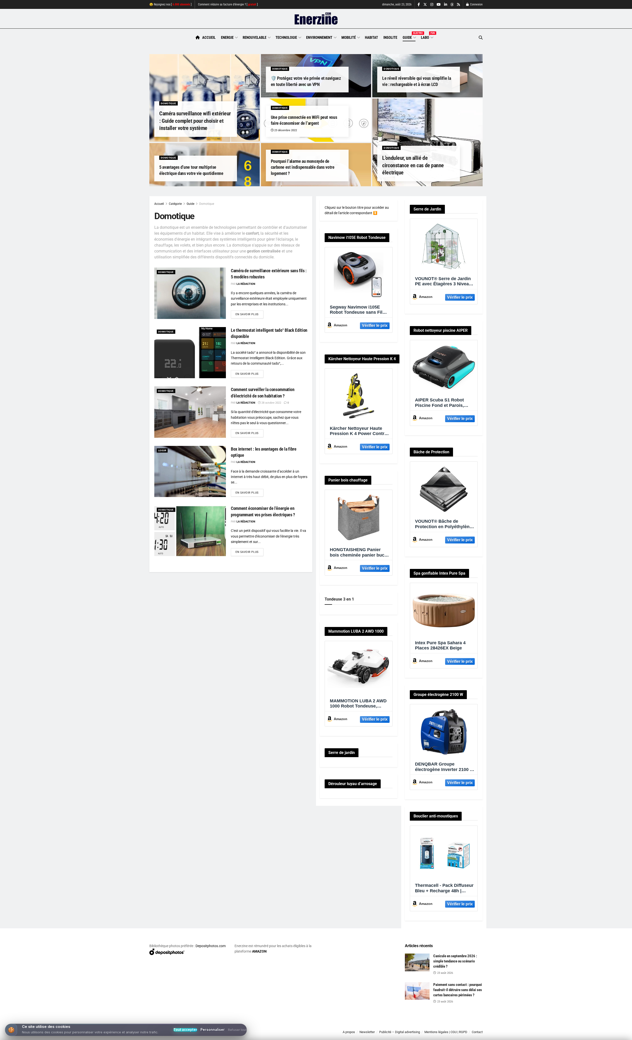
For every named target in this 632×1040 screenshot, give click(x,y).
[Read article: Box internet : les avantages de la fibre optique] (190, 471)
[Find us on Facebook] (419, 4)
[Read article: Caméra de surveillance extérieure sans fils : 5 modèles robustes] (190, 293)
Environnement (319, 37)
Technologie (286, 37)
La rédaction (246, 284)
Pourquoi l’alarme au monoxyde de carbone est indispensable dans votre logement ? (303, 167)
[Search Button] (481, 38)
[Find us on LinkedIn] (445, 4)
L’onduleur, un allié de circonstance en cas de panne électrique (413, 165)
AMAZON (259, 951)
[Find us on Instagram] (431, 4)
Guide (409, 37)
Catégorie (175, 204)
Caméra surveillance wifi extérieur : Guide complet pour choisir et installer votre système (195, 120)
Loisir (162, 450)
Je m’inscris (457, 1025)
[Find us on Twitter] (425, 4)
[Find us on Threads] (452, 4)
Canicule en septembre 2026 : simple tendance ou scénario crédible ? (455, 961)
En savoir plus (249, 314)
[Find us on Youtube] (439, 4)
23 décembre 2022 (285, 130)
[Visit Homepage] (316, 18)
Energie (227, 37)
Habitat (371, 37)
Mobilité (348, 37)
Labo (427, 37)
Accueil (209, 37)
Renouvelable (254, 37)
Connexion (476, 4)
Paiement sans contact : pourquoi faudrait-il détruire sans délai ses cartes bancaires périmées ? (457, 989)
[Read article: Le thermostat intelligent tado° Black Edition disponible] (190, 352)
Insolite (390, 37)
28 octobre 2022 (271, 402)
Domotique (168, 103)
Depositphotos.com (211, 946)
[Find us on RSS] (458, 4)
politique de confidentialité (311, 1034)
